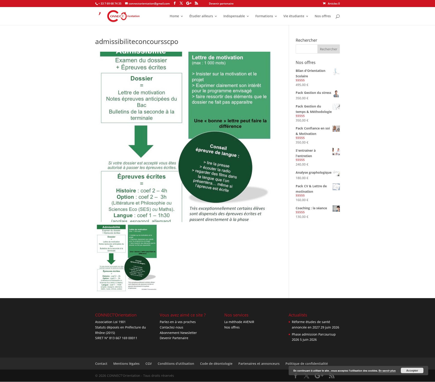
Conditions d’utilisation (176, 363)
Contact (101, 363)
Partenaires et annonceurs (259, 363)
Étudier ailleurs (201, 16)
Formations (264, 16)
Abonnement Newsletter (178, 333)
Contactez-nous (171, 327)
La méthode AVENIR (239, 322)
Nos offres (323, 16)
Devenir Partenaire (174, 338)
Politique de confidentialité (306, 363)
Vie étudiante (293, 16)
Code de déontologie (216, 363)
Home (174, 16)
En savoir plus (387, 370)
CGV (148, 363)
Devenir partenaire (221, 3)
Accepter (412, 370)
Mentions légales (126, 363)
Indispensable (234, 16)
